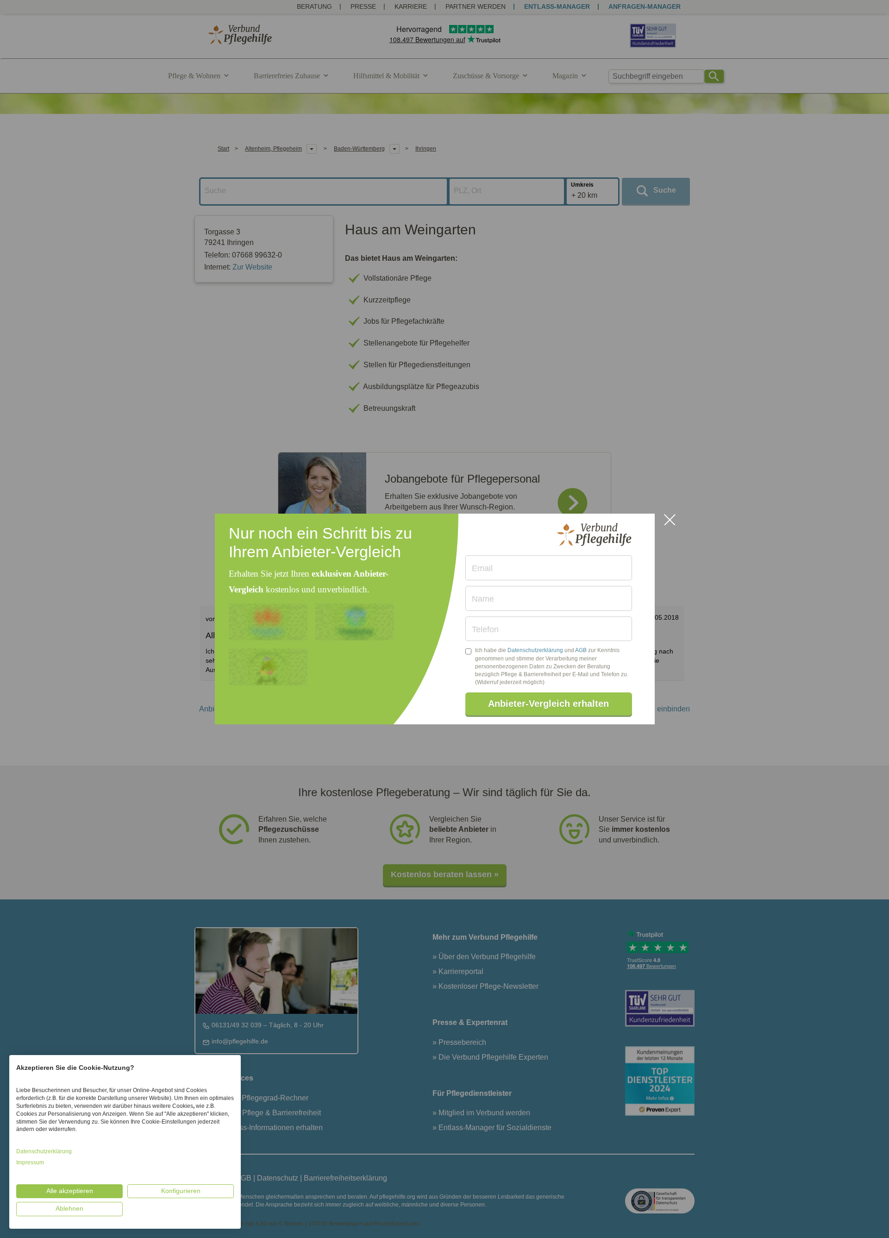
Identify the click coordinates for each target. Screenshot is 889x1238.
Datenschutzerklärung (535, 650)
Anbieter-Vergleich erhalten (548, 703)
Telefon (485, 629)
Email (482, 568)
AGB (581, 650)
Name (483, 598)
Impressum (30, 1162)
